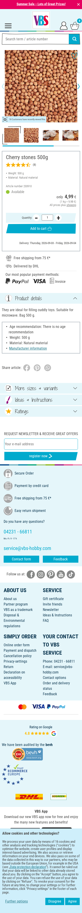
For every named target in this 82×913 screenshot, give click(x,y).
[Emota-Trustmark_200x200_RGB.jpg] (14, 774)
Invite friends (52, 604)
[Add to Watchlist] (74, 55)
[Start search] (74, 39)
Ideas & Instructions (57, 615)
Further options (16, 901)
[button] (7, 86)
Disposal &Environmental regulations (14, 620)
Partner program (16, 604)
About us (10, 599)
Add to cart (38, 228)
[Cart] (74, 25)
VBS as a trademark (18, 610)
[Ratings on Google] (41, 731)
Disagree (54, 901)
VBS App (10, 683)
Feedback (61, 559)
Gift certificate (53, 599)
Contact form (21, 559)
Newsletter (51, 610)
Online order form (17, 645)
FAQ (46, 620)
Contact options (54, 678)
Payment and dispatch (20, 650)
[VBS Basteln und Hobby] (41, 20)
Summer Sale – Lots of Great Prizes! (41, 4)
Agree (72, 901)
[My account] (63, 25)
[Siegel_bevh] (27, 754)
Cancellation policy (18, 656)
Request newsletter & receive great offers (41, 434)
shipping (71, 205)
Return (8, 667)
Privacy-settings (15, 661)
